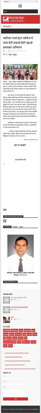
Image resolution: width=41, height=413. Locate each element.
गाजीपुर (17, 51)
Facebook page (20, 5)
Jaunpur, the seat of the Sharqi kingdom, (14, 364)
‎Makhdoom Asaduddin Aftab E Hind (13, 357)
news (33, 330)
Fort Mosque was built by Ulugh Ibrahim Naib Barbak (17, 360)
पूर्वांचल (15, 338)
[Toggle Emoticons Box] (4, 164)
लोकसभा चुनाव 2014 (10, 342)
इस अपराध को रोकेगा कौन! (18, 297)
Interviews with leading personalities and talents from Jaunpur (20, 368)
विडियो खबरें (26, 342)
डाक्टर (24, 51)
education (27, 330)
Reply (6, 51)
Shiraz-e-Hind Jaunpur (17, 409)
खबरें (24, 334)
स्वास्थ (10, 346)
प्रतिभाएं (20, 338)
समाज (5, 346)
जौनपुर (20, 51)
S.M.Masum (14, 330)
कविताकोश (18, 334)
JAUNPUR (6, 330)
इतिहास (11, 334)
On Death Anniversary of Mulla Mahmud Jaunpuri (17, 353)
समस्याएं (33, 342)
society (6, 334)
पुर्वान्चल (9, 338)
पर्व (4, 338)
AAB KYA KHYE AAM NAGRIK (19, 307)
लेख (26, 338)
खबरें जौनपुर (12, 51)
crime (21, 330)
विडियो (19, 342)
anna (12, 317)
